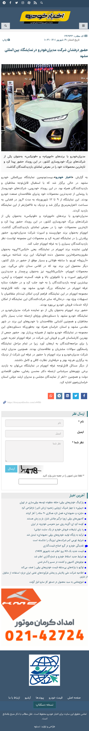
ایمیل (80, 432)
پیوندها (40, 698)
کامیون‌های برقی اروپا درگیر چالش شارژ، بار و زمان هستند (55, 519)
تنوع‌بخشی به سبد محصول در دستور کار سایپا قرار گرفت (56, 582)
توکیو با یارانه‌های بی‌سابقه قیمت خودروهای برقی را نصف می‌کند (52, 567)
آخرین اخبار (76, 495)
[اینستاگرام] (23, 3)
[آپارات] (29, 3)
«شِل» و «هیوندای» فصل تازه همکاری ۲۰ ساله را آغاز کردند (55, 513)
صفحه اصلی (74, 698)
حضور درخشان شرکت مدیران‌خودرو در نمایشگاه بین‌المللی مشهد (46, 53)
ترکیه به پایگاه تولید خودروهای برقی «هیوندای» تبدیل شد (55, 535)
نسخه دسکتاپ (44, 704)
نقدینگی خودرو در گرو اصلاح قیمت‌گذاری (63, 546)
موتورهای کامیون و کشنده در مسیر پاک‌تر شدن (61, 562)
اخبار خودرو (44, 15)
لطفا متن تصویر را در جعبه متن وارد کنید (63, 476)
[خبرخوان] (35, 3)
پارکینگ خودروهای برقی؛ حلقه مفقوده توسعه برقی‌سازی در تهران (52, 502)
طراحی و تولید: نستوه (44, 727)
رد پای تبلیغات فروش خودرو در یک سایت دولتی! (59, 529)
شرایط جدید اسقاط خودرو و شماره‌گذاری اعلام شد (59, 557)
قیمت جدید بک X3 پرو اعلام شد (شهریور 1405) (59, 551)
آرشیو (28, 698)
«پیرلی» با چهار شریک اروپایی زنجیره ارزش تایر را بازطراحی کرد (53, 508)
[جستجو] (41, 3)
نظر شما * (78, 442)
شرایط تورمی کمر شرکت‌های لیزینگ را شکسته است (58, 540)
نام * (81, 422)
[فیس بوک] (10, 3)
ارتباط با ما (14, 698)
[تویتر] (17, 3)
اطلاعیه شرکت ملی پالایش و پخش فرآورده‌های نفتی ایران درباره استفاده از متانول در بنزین (45, 575)
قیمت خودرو (56, 698)
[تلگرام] (4, 3)
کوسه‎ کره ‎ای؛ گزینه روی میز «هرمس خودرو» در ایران (57, 524)
